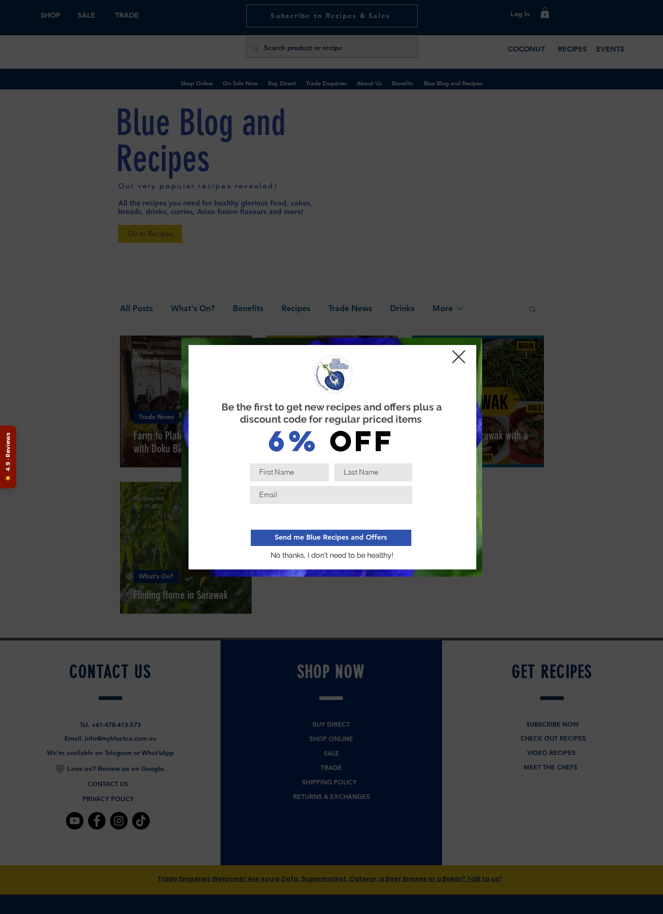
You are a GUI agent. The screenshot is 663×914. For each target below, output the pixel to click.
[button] (332, 556)
